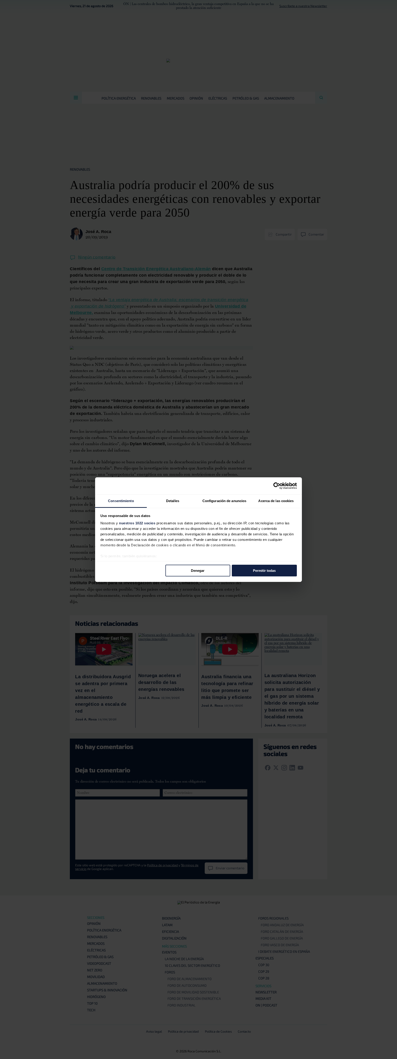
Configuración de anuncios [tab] (224, 501)
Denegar (197, 571)
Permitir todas (264, 571)
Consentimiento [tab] (121, 501)
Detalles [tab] (172, 501)
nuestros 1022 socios (137, 523)
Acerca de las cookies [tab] (276, 501)
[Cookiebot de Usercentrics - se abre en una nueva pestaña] (277, 485)
